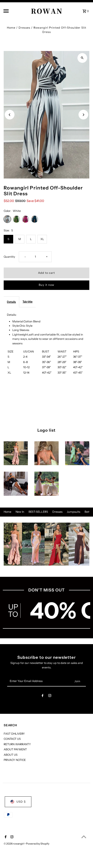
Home (11, 27)
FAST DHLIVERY (14, 733)
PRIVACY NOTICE (15, 760)
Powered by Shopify (37, 843)
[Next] (83, 115)
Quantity (9, 256)
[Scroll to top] (84, 837)
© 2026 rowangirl (14, 843)
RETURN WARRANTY (17, 744)
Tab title (27, 301)
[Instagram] (49, 696)
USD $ (21, 801)
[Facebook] (42, 696)
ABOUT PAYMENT (15, 749)
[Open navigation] (12, 11)
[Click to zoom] (82, 58)
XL (42, 239)
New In (20, 511)
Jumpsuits (73, 511)
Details (11, 301)
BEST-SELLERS (38, 511)
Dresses (24, 27)
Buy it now (46, 284)
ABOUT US (11, 754)
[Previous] (9, 115)
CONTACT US (12, 738)
